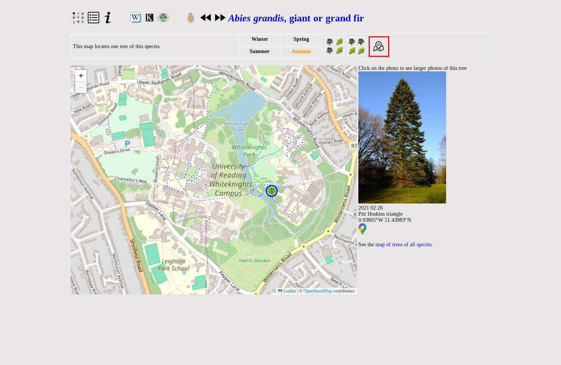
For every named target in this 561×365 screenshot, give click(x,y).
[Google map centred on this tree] (362, 233)
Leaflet (289, 291)
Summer (259, 51)
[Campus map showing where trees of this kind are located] (379, 46)
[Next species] (220, 20)
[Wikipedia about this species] (136, 21)
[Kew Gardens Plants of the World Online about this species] (149, 20)
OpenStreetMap (317, 291)
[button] (272, 191)
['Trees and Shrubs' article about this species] (163, 20)
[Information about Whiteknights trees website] (107, 21)
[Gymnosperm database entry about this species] (191, 21)
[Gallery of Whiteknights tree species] (78, 21)
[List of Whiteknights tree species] (93, 21)
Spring (301, 39)
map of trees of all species (404, 244)
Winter (259, 39)
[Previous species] (205, 20)
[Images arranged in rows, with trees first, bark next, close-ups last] (357, 46)
